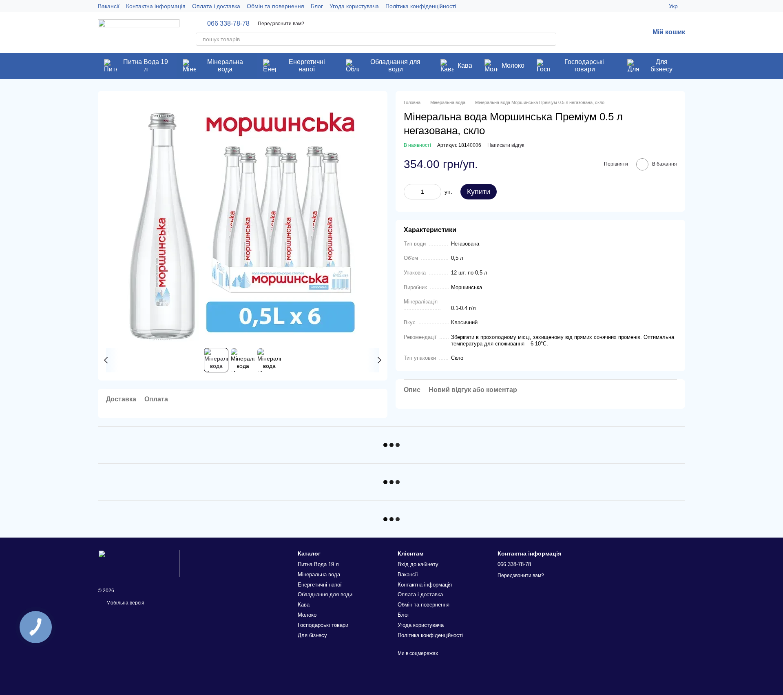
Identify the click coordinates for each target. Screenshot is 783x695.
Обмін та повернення (275, 6)
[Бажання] (600, 32)
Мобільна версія (124, 603)
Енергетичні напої (307, 65)
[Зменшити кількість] (410, 191)
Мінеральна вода (225, 65)
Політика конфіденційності (420, 6)
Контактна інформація (156, 6)
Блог (317, 6)
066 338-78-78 (228, 23)
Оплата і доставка (216, 6)
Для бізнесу (661, 65)
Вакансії (108, 6)
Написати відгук (505, 145)
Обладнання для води (395, 65)
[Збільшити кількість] (435, 191)
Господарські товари (584, 65)
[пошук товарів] (549, 39)
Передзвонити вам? (281, 24)
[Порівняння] (621, 32)
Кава (465, 65)
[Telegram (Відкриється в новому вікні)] (647, 6)
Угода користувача (354, 6)
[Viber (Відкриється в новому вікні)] (657, 6)
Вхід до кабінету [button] (418, 564)
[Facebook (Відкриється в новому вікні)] (638, 6)
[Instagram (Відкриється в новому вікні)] (628, 6)
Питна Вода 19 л (145, 65)
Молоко (513, 65)
